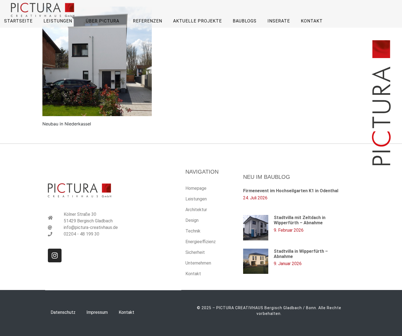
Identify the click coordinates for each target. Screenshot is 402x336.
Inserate (278, 21)
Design (192, 220)
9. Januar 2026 (288, 263)
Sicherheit (195, 252)
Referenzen (147, 21)
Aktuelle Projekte (197, 21)
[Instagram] (55, 255)
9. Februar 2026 (289, 230)
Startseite (18, 21)
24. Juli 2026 (255, 197)
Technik (192, 231)
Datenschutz (63, 312)
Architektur (196, 209)
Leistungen (196, 199)
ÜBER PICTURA (102, 21)
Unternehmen (198, 263)
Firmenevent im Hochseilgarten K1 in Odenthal (290, 190)
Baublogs (245, 21)
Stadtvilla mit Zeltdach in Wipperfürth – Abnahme (299, 220)
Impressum (97, 312)
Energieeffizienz (200, 241)
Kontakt (312, 21)
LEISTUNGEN (57, 21)
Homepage (195, 188)
